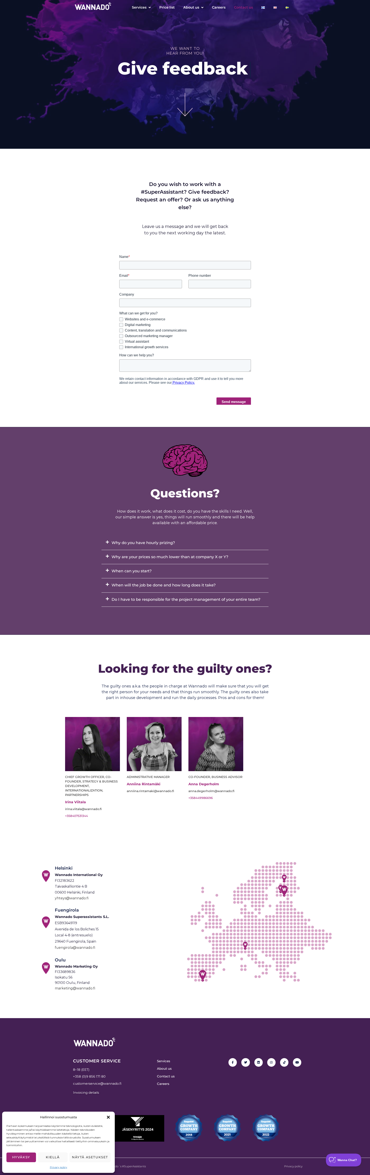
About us (191, 7)
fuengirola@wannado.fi (75, 948)
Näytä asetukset (90, 1157)
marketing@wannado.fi (75, 988)
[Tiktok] (284, 1062)
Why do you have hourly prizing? (143, 542)
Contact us (243, 7)
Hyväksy (21, 1157)
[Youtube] (297, 1062)
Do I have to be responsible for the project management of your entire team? (186, 599)
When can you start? (132, 571)
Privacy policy (58, 1167)
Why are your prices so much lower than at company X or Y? (170, 557)
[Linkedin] (258, 1062)
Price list (167, 7)
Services (139, 7)
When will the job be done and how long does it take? (164, 585)
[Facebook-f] (232, 1062)
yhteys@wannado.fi (72, 898)
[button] (108, 1117)
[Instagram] (271, 1062)
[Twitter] (245, 1062)
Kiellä (53, 1157)
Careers (218, 7)
